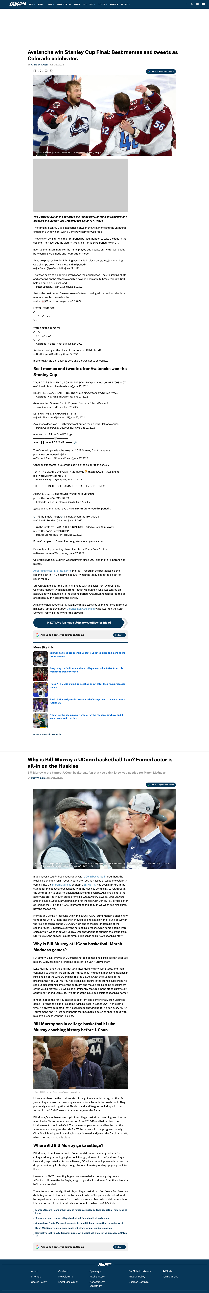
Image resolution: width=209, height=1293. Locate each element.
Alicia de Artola (39, 64)
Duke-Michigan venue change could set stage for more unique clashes (73, 1228)
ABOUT (124, 4)
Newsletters (65, 1276)
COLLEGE (88, 4)
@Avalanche (57, 450)
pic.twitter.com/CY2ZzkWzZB (101, 392)
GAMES (114, 4)
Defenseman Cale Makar (81, 608)
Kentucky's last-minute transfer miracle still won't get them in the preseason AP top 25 (81, 1235)
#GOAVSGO (84, 382)
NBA (50, 4)
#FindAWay (107, 526)
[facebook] (186, 4)
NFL (31, 4)
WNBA (77, 4)
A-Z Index (168, 1271)
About (34, 1271)
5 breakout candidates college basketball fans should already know (72, 1218)
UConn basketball (94, 876)
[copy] (51, 71)
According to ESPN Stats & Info (52, 570)
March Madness (61, 884)
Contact (63, 1271)
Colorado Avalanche (51, 734)
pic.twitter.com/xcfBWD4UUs (81, 516)
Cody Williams (39, 777)
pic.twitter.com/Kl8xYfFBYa (49, 475)
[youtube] (203, 4)
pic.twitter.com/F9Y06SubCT (108, 382)
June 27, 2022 (72, 268)
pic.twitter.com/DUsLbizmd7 (84, 350)
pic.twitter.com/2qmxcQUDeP (51, 530)
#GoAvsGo (77, 392)
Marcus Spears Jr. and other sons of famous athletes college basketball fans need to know (81, 1212)
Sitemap (36, 1276)
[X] (192, 4)
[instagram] (197, 4)
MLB (40, 4)
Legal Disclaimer (68, 1281)
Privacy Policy (137, 1276)
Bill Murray (89, 884)
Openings (95, 1271)
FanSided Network (140, 1271)
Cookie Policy (39, 1281)
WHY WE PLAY (64, 4)
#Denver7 (102, 403)
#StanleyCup (95, 471)
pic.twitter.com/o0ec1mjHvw (50, 454)
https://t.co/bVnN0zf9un (92, 549)
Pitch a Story (97, 1276)
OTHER (101, 4)
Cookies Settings (139, 1281)
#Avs (36, 260)
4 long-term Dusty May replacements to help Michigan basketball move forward (79, 1223)
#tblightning (65, 260)
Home (36, 734)
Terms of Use (170, 1276)
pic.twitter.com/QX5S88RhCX (51, 498)
